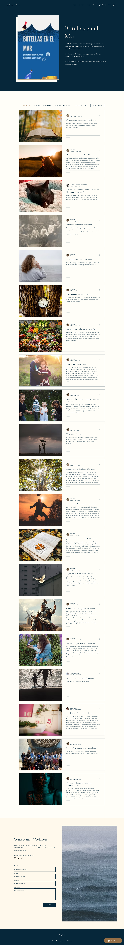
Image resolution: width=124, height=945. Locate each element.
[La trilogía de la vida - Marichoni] (40, 266)
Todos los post (25, 105)
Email (16, 873)
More (77, 105)
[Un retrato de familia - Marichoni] (40, 231)
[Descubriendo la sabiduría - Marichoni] (40, 126)
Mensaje (17, 887)
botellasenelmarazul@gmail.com (24, 855)
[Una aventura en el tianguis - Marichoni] (40, 336)
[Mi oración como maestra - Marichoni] (40, 754)
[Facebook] (105, 5)
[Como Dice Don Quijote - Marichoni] (40, 615)
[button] (38, 47)
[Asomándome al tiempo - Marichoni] (40, 301)
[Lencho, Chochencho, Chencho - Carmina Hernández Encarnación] (40, 196)
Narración (47, 105)
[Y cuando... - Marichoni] (40, 440)
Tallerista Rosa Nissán (62, 105)
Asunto (16, 880)
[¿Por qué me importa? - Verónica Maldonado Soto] (40, 789)
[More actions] (100, 115)
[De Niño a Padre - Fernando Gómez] (40, 685)
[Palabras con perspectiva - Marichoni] (40, 650)
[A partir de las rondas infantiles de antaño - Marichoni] (40, 405)
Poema (37, 105)
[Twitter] (102, 5)
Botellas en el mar (13, 5)
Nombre (17, 866)
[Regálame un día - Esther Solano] (40, 720)
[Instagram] (100, 5)
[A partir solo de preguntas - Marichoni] (40, 580)
